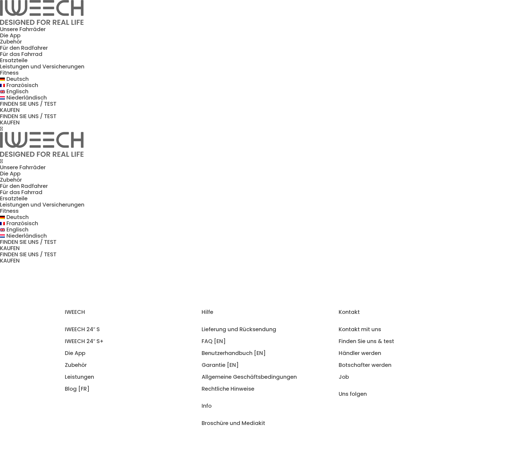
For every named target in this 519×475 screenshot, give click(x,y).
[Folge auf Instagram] (343, 412)
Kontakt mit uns (360, 329)
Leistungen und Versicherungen (42, 66)
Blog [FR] (77, 389)
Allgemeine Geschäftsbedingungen (249, 377)
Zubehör (11, 41)
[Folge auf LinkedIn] (375, 412)
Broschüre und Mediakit (233, 423)
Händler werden (360, 353)
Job (344, 377)
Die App (10, 35)
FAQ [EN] (214, 341)
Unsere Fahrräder (23, 29)
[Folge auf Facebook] (354, 412)
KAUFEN (10, 110)
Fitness (9, 73)
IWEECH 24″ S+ (84, 341)
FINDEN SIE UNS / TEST (28, 104)
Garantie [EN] (220, 365)
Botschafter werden (365, 365)
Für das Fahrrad (21, 54)
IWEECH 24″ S (82, 329)
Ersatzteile (14, 60)
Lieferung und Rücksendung (239, 329)
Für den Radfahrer (24, 48)
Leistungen (79, 377)
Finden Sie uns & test (366, 341)
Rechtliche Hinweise (228, 389)
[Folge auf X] (364, 412)
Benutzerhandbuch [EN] (234, 353)
